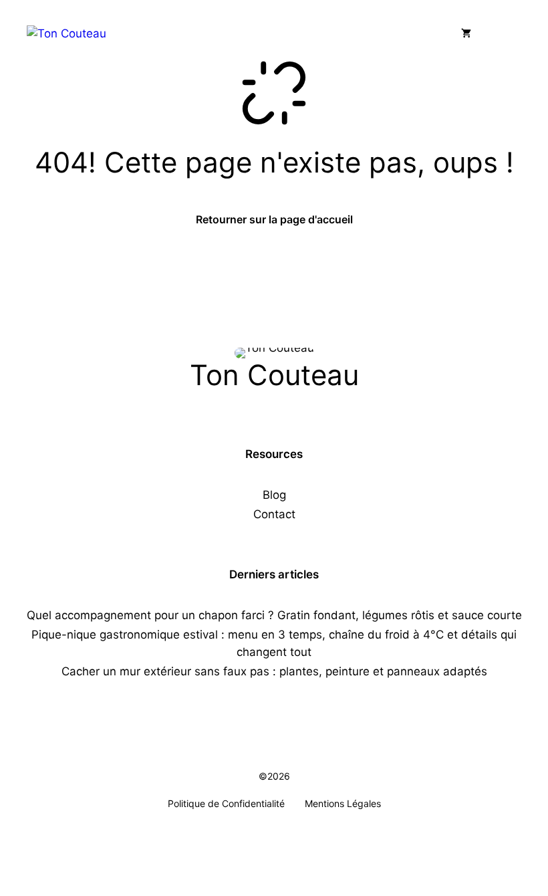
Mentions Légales (343, 803)
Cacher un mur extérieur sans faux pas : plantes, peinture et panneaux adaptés (274, 671)
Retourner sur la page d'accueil (274, 219)
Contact (274, 514)
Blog (274, 494)
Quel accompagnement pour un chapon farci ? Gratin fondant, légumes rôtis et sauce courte (274, 615)
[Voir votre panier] (466, 33)
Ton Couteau (274, 375)
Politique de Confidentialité (226, 803)
